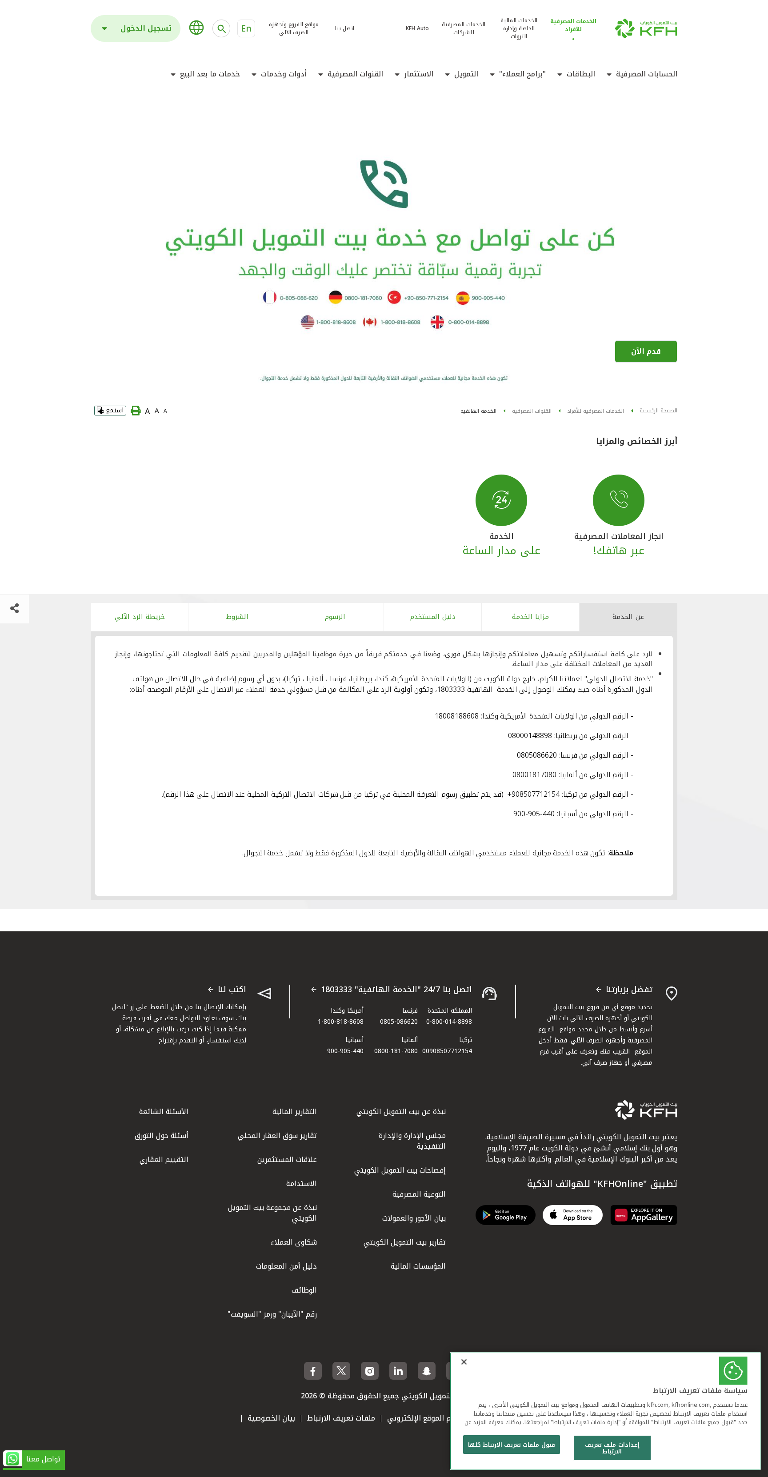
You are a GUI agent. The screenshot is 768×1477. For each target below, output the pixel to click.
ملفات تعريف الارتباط (341, 1418)
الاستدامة (301, 1183)
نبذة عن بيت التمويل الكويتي (401, 1111)
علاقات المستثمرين (287, 1159)
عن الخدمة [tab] (628, 617)
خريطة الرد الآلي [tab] (140, 617)
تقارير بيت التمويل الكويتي (405, 1242)
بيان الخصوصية (271, 1418)
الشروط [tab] (237, 617)
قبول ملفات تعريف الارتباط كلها (511, 1444)
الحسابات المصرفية (646, 74)
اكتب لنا (232, 990)
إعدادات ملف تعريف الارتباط (612, 1448)
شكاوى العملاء (294, 1242)
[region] (605, 1411)
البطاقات (581, 74)
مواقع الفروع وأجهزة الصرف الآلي (294, 28)
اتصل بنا (344, 28)
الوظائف (304, 1290)
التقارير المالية (294, 1111)
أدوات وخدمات (284, 74)
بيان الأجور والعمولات (414, 1218)
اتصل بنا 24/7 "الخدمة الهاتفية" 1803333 (396, 990)
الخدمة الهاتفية (478, 411)
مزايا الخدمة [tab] (530, 617)
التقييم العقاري (164, 1159)
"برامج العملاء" (522, 74)
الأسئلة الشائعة (163, 1111)
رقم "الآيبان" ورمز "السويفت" (272, 1314)
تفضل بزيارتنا (629, 990)
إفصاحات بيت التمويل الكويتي (400, 1170)
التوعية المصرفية (419, 1194)
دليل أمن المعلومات (286, 1266)
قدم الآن (646, 351)
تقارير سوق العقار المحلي (277, 1135)
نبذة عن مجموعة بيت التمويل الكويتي (272, 1213)
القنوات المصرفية (355, 74)
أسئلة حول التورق (161, 1135)
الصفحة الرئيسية (658, 410)
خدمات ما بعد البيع (210, 74)
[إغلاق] (464, 1362)
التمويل (466, 74)
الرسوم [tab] (335, 617)
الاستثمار (418, 74)
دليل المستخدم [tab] (433, 617)
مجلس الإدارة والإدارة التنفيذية (412, 1141)
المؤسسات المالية (418, 1266)
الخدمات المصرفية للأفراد (595, 411)
